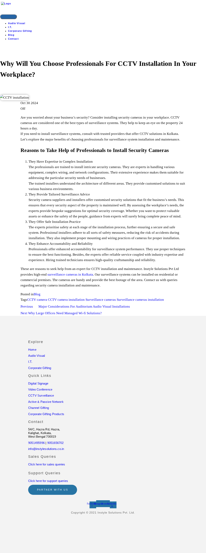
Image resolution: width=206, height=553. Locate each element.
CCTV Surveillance (41, 395)
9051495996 (36, 442)
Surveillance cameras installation (140, 300)
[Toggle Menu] (8, 16)
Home (32, 349)
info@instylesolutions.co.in (46, 449)
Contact (13, 38)
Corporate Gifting (20, 31)
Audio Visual (16, 23)
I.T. (10, 27)
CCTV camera (37, 300)
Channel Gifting (38, 407)
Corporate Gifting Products (46, 414)
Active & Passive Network (46, 401)
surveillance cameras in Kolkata (70, 274)
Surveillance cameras (100, 300)
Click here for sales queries (46, 464)
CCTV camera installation (66, 300)
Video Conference (40, 389)
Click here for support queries (48, 481)
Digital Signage (38, 383)
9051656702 (55, 442)
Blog (11, 35)
